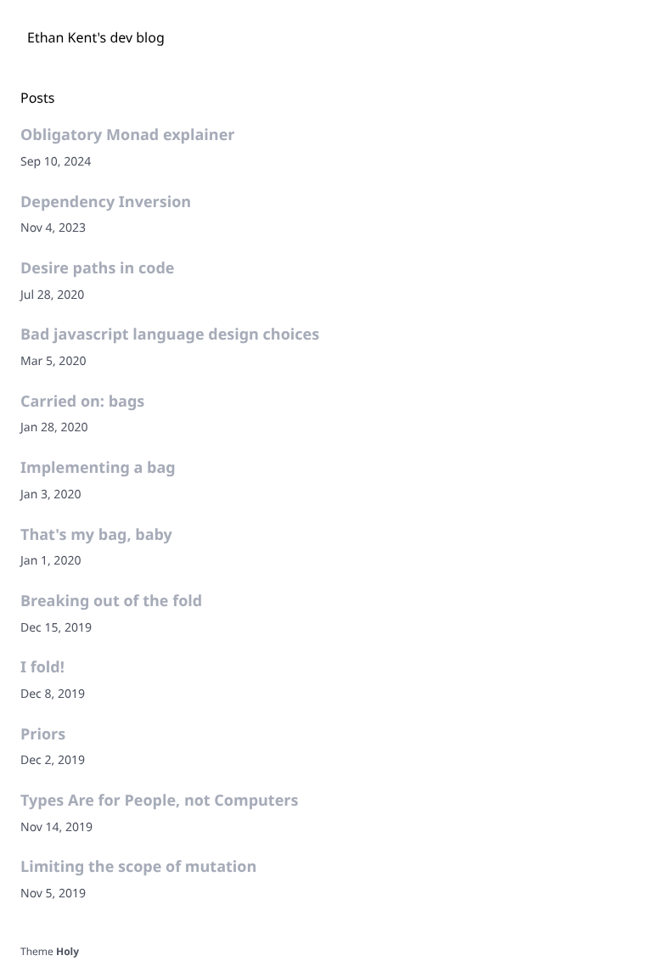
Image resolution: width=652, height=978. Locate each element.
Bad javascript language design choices (169, 334)
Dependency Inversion (105, 202)
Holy (67, 951)
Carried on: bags (82, 401)
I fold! (42, 667)
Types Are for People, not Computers (159, 800)
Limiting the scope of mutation (138, 867)
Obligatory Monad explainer (127, 135)
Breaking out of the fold (111, 601)
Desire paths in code (97, 268)
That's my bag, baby (96, 535)
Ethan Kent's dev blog (96, 37)
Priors (42, 734)
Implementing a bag (98, 468)
